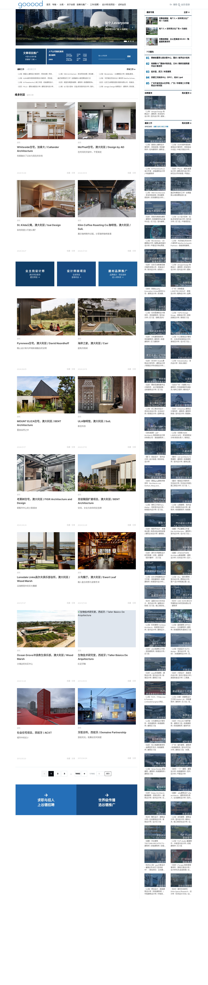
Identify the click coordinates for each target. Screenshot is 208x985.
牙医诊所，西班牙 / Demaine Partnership (102, 732)
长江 (162, 126)
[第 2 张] (128, 41)
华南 (166, 126)
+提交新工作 (31, 69)
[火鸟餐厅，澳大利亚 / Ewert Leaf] (107, 550)
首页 (48, 4)
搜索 (129, 56)
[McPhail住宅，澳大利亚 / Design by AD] (107, 120)
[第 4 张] (133, 41)
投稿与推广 (82, 4)
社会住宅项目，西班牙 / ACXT (34, 732)
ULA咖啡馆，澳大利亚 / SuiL (94, 421)
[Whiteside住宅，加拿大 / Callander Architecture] (46, 120)
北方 (158, 126)
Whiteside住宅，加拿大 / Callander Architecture (38, 149)
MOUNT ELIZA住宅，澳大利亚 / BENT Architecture (39, 423)
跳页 (108, 774)
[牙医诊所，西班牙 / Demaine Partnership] (107, 706)
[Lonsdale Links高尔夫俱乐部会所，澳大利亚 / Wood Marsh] (46, 550)
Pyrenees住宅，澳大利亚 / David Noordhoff (43, 343)
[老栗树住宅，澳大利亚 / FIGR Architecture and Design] (46, 472)
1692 (77, 773)
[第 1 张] (125, 41)
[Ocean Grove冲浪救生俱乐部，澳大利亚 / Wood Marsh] (46, 628)
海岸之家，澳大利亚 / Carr (93, 343)
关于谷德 (71, 4)
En (171, 4)
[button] (185, 4)
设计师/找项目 (108, 4)
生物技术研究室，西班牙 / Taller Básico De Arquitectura (103, 657)
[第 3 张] (130, 41)
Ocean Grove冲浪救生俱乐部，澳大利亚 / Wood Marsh (45, 657)
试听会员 (122, 4)
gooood (30, 4)
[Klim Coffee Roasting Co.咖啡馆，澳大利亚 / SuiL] (107, 198)
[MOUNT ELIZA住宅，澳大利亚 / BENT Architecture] (46, 394)
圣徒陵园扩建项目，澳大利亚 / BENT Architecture (99, 501)
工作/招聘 (94, 4)
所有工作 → (131, 69)
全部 (155, 126)
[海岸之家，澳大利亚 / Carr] (107, 316)
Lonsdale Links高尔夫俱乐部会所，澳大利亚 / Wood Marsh (43, 579)
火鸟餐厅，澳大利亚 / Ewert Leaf (97, 577)
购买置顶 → (186, 93)
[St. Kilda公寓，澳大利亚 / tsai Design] (46, 198)
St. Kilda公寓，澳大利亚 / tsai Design (39, 225)
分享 (73, 173)
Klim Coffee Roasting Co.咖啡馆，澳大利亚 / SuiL (104, 227)
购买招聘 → (186, 123)
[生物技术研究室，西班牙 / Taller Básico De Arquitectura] (107, 628)
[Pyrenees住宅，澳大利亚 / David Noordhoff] (46, 316)
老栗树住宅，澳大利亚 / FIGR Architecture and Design (44, 501)
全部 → (187, 12)
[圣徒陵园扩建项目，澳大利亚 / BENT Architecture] (107, 472)
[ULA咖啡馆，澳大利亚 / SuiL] (107, 394)
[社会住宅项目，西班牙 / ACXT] (46, 706)
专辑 (54, 4)
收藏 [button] (68, 173)
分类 (62, 4)
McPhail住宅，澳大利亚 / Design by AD (101, 147)
